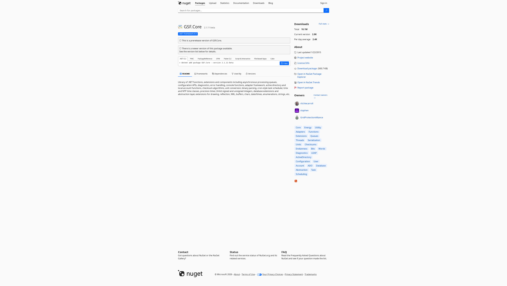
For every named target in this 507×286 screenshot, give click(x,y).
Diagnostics (302, 152)
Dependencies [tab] (220, 73)
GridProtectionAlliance (311, 117)
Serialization (314, 140)
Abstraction (302, 169)
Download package (307, 68)
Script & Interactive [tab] (242, 58)
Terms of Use (248, 274)
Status (234, 252)
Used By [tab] (237, 73)
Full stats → (324, 24)
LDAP (314, 152)
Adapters (300, 131)
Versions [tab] (252, 73)
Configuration (303, 161)
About (237, 274)
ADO (310, 165)
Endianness (301, 148)
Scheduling (301, 174)
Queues (314, 136)
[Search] (326, 10)
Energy (307, 127)
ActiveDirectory (303, 157)
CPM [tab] (218, 58)
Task (313, 169)
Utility (318, 127)
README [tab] (186, 73)
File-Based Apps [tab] (260, 58)
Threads (300, 140)
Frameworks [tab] (202, 73)
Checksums (310, 144)
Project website (305, 57)
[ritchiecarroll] (297, 103)
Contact (183, 252)
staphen (304, 110)
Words (322, 148)
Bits (313, 148)
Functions (314, 131)
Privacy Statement (294, 274)
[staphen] (297, 110)
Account (300, 165)
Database (321, 165)
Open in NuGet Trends (308, 82)
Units (298, 144)
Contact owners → (320, 96)
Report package (305, 87)
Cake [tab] (272, 58)
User (316, 161)
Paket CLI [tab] (227, 58)
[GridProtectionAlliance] (297, 117)
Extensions (301, 136)
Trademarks (311, 274)
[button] (284, 63)
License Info (303, 63)
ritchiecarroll (306, 103)
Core (298, 127)
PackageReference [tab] (205, 58)
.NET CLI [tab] (183, 58)
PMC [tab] (192, 58)
